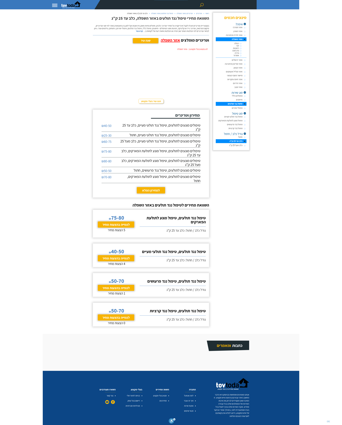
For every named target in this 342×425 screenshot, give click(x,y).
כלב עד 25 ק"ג (236, 141)
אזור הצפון (238, 67)
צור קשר (110, 395)
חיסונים (239, 99)
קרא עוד (139, 31)
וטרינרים (199, 13)
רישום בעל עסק (134, 400)
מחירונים (163, 400)
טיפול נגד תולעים (235, 103)
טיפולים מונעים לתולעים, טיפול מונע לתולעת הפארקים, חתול (163, 178)
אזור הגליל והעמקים (234, 71)
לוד (237, 46)
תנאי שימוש (188, 410)
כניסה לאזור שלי (133, 395)
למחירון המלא (151, 190)
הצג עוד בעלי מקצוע (151, 101)
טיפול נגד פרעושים (234, 124)
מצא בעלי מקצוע (160, 395)
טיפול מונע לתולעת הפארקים (230, 120)
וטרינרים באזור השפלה (185, 13)
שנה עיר (146, 41)
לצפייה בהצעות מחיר (116, 224)
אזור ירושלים (237, 59)
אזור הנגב (238, 87)
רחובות (236, 48)
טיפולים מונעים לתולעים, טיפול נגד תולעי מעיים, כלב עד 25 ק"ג (161, 127)
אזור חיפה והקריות (234, 79)
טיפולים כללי (237, 95)
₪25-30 (106, 135)
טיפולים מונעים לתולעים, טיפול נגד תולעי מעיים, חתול (165, 135)
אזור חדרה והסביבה (234, 35)
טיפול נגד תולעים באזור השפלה (162, 13)
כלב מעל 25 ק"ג (235, 145)
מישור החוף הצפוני (234, 75)
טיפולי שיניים (237, 107)
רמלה (236, 43)
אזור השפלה (237, 39)
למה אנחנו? (188, 395)
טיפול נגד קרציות (235, 128)
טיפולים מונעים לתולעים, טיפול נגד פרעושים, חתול (167, 170)
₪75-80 (106, 151)
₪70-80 (106, 177)
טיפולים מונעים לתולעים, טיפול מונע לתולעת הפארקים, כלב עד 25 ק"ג (160, 153)
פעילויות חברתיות (133, 405)
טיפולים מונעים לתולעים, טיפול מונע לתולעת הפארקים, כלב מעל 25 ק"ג (160, 162)
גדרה (237, 53)
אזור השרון (238, 31)
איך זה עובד (188, 400)
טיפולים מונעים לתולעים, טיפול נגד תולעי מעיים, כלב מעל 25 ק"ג (160, 143)
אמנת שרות (188, 405)
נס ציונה (235, 50)
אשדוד (236, 55)
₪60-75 (106, 141)
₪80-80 (106, 161)
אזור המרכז (237, 27)
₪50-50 (106, 171)
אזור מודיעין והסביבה (233, 63)
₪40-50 (106, 125)
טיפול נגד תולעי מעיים (233, 116)
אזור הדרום (237, 83)
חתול (240, 136)
